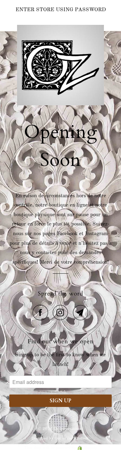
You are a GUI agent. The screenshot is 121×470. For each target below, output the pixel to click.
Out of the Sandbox (71, 438)
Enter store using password (61, 9)
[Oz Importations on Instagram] (62, 312)
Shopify (90, 448)
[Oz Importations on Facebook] (42, 312)
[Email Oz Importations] (80, 312)
